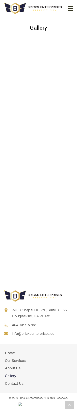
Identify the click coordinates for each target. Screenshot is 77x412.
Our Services (15, 361)
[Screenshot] (54, 100)
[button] (69, 405)
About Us (13, 368)
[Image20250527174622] (21, 204)
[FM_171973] (54, 48)
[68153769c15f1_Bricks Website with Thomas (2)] (21, 56)
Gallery (10, 376)
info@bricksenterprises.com (34, 333)
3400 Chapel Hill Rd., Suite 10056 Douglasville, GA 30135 (39, 313)
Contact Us (14, 383)
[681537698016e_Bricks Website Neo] (21, 159)
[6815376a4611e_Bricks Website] (54, 161)
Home (10, 353)
